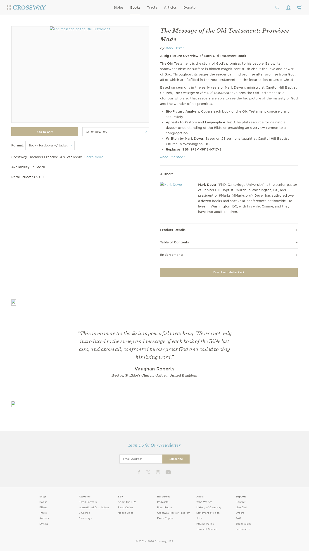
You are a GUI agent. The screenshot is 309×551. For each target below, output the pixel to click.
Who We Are (204, 502)
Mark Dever (174, 48)
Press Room (164, 507)
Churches (84, 512)
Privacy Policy (205, 523)
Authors (44, 518)
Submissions (243, 523)
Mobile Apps (125, 512)
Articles (170, 7)
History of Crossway (208, 507)
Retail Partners (88, 502)
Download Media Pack (229, 272)
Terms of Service (206, 529)
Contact (240, 502)
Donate (189, 7)
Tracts (152, 7)
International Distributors (94, 507)
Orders (240, 512)
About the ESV (127, 502)
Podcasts (162, 502)
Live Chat (241, 507)
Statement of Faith (207, 512)
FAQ (238, 518)
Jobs (199, 518)
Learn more (93, 157)
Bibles (119, 7)
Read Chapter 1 (172, 157)
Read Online (125, 507)
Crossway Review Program (173, 512)
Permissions (243, 529)
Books (135, 7)
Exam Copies (165, 518)
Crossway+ (85, 518)
